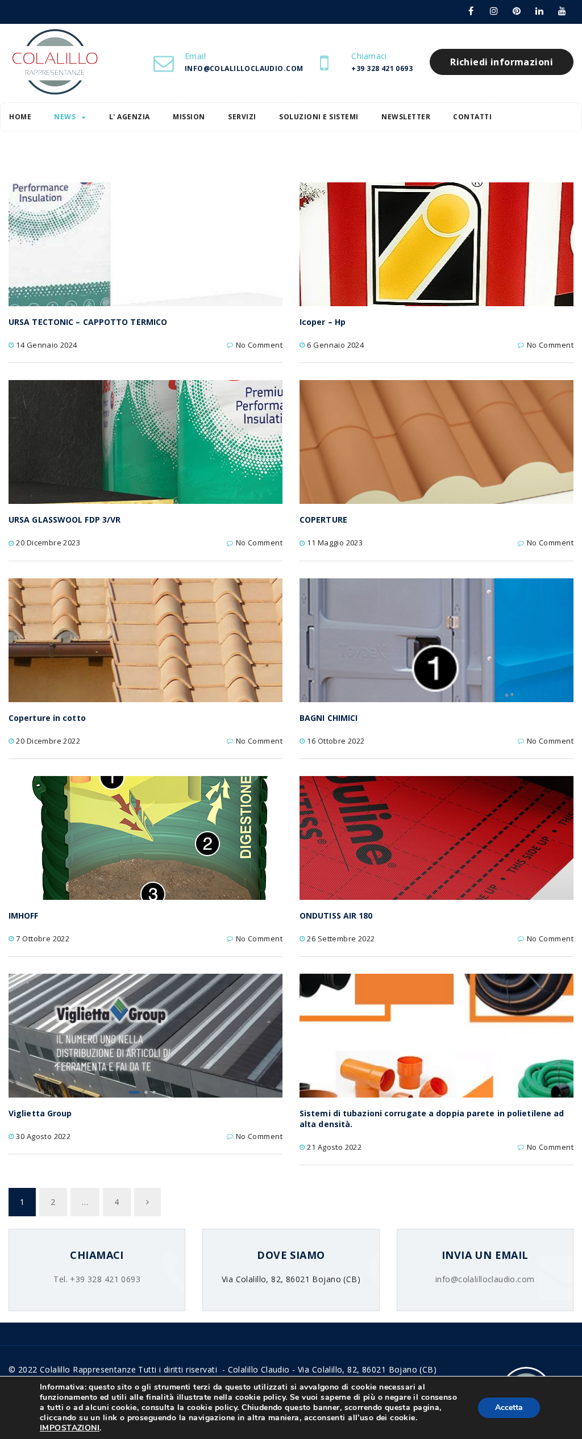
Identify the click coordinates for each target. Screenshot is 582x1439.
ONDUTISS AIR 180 (336, 915)
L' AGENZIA (129, 117)
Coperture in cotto (47, 717)
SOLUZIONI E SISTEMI (319, 117)
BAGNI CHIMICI (328, 717)
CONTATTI (472, 117)
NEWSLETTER (405, 117)
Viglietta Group (40, 1113)
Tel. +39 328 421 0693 (96, 1279)
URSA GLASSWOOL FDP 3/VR (64, 519)
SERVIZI (242, 117)
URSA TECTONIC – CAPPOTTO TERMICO (88, 321)
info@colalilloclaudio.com (485, 1279)
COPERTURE (323, 519)
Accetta (509, 1407)
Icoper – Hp (323, 321)
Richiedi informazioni (501, 62)
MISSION (189, 117)
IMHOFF (24, 915)
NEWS (65, 117)
